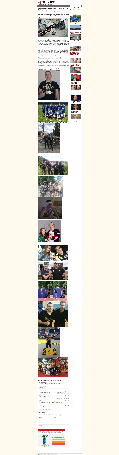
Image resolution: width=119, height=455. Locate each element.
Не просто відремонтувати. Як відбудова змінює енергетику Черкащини (75, 22)
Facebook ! (59, 380)
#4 (39, 391)
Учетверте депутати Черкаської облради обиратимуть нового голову (55, 384)
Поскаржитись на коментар (64, 393)
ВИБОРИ (58, 11)
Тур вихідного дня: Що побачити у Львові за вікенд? (75, 65)
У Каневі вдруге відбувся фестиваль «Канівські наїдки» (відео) (75, 43)
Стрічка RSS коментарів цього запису (45, 409)
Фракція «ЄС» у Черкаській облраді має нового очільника (54, 383)
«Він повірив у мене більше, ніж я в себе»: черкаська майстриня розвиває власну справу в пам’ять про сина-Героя (75, 54)
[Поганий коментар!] (65, 391)
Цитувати (58, 393)
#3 (39, 395)
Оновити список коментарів (44, 408)
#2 (39, 400)
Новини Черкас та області (52, 11)
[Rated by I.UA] (53, 454)
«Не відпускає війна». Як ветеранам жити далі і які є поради (75, 32)
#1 (39, 405)
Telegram (47, 380)
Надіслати (40, 425)
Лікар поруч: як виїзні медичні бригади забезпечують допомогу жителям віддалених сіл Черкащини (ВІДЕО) (75, 12)
